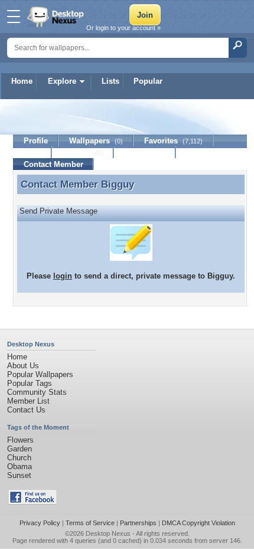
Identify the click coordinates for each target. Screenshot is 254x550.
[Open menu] (13, 16)
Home (21, 81)
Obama (19, 466)
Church (19, 457)
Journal (83, 152)
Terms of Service (90, 522)
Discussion (145, 152)
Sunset (19, 475)
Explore (62, 81)
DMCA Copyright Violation (198, 522)
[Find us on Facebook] (32, 501)
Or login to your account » (123, 27)
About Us (23, 365)
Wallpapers (96, 140)
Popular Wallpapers (40, 374)
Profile (36, 140)
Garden (19, 448)
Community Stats (37, 392)
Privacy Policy (39, 522)
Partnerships (138, 522)
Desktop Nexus (108, 533)
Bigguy (117, 184)
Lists (110, 81)
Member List (28, 401)
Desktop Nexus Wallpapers (56, 16)
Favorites (173, 140)
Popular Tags (29, 383)
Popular (147, 81)
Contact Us (26, 409)
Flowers (20, 440)
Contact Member (53, 164)
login (62, 275)
